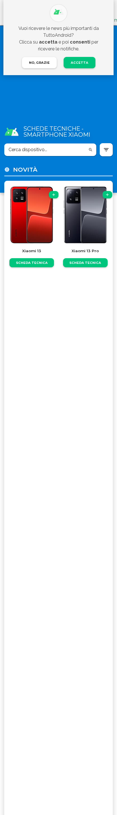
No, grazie (39, 63)
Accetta (79, 63)
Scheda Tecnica (32, 263)
